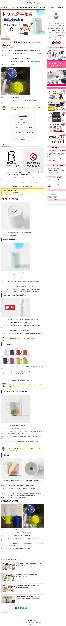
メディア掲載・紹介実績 (52, 196)
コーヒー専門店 (50, 175)
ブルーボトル (58, 179)
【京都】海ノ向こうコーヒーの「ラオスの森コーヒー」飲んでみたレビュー (56, 151)
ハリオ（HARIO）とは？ (56, 64)
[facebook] (19, 608)
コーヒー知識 (42, 7)
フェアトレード (50, 179)
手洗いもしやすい (19, 135)
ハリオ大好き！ (33, 2)
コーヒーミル (58, 172)
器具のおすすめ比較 (14, 7)
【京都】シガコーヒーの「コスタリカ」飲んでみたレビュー (56, 155)
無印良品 (49, 186)
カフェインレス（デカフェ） (53, 170)
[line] (26, 608)
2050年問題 (51, 7)
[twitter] (16, 608)
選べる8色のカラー (19, 130)
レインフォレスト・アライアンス (54, 184)
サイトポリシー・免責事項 (52, 197)
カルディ (62, 170)
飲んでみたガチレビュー (33, 7)
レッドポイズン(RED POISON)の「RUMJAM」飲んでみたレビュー (56, 159)
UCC (48, 168)
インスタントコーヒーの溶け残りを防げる (24, 132)
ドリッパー (59, 177)
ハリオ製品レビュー (5, 7)
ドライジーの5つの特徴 (20, 123)
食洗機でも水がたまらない (20, 125)
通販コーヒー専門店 (23, 7)
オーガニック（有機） (55, 168)
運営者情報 (49, 193)
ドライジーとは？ (19, 119)
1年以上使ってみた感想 (20, 139)
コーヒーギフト (50, 172)
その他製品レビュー (61, 7)
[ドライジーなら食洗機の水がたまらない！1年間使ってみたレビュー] (22, 608)
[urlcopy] (29, 608)
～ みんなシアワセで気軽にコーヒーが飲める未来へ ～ (33, 622)
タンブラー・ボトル (51, 177)
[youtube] (59, 42)
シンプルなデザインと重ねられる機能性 (23, 127)
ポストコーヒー (50, 181)
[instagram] (56, 42)
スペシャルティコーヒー (60, 175)
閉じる (24, 115)
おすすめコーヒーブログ (52, 194)
